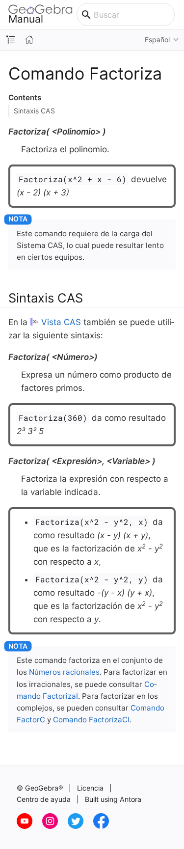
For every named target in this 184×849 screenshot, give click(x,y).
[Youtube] (29, 826)
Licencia (90, 788)
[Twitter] (80, 826)
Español (157, 39)
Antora (130, 799)
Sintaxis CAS (34, 111)
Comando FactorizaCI (91, 719)
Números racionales (64, 672)
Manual (25, 19)
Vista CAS (61, 322)
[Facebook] (105, 826)
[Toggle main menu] (179, 14)
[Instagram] (55, 826)
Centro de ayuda (44, 799)
